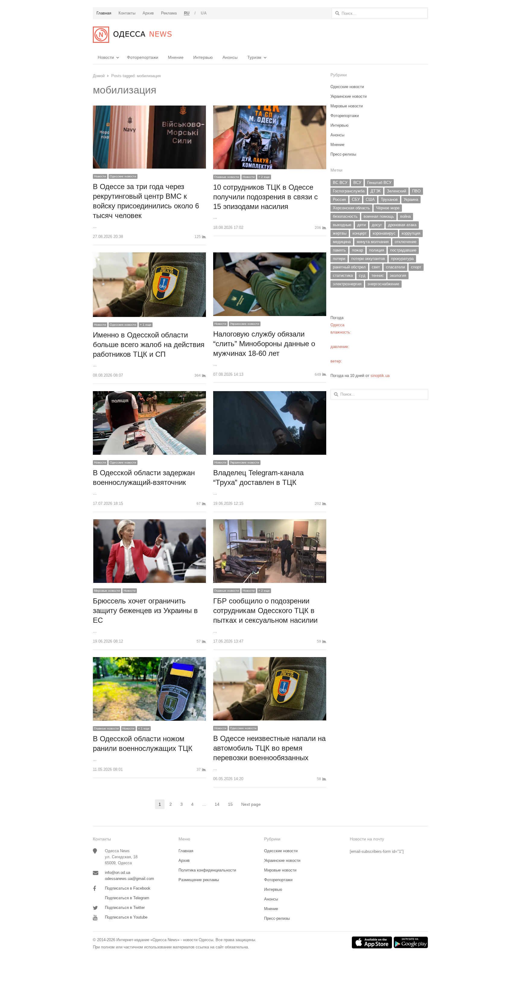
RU (187, 13)
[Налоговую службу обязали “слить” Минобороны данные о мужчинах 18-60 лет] (269, 256)
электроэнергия (347, 284)
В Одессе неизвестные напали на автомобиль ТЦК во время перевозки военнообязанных (269, 748)
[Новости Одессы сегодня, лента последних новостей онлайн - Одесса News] (132, 35)
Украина (411, 199)
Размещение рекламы (198, 880)
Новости (106, 57)
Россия (339, 199)
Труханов (389, 199)
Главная (185, 851)
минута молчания (373, 241)
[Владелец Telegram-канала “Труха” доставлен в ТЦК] (269, 394)
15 (232, 805)
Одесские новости (123, 176)
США (370, 199)
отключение (405, 241)
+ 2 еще (264, 177)
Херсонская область (351, 208)
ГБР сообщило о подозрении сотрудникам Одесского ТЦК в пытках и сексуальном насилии (265, 610)
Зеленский (396, 191)
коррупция (411, 233)
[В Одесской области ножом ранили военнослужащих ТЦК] (149, 660)
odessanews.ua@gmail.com (129, 878)
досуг (377, 225)
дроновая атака (402, 225)
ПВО (416, 191)
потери (339, 258)
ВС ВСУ (340, 182)
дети (361, 225)
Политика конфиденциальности (207, 870)
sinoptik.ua (380, 375)
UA (204, 13)
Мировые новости (107, 590)
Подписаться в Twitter (125, 907)
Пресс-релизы (343, 154)
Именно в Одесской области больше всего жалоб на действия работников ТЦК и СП (148, 344)
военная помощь (379, 216)
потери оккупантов (368, 258)
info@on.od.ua (117, 872)
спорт (416, 267)
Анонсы (230, 57)
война (405, 216)
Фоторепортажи (142, 57)
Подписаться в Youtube (126, 917)
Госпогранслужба (349, 191)
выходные (342, 225)
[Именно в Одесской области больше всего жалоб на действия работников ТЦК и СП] (149, 256)
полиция (376, 250)
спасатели (395, 267)
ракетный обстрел (349, 267)
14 (219, 805)
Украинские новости (244, 323)
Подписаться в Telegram (127, 898)
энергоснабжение (383, 284)
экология (398, 275)
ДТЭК (376, 191)
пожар (357, 250)
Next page (251, 804)
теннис (377, 275)
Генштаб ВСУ (379, 182)
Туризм (254, 57)
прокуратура (402, 258)
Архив (184, 860)
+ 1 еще (145, 324)
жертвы (339, 233)
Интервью (203, 57)
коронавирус (384, 233)
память (339, 250)
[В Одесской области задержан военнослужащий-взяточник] (149, 394)
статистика (343, 275)
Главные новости (226, 177)
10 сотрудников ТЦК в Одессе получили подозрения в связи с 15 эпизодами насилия (265, 196)
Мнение (176, 57)
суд (362, 275)
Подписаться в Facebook (127, 888)
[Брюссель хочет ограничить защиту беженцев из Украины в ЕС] (149, 522)
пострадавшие (403, 250)
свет (376, 267)
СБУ (356, 199)
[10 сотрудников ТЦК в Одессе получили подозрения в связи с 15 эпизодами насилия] (269, 109)
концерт (359, 233)
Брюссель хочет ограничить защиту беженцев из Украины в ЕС (145, 610)
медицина (342, 241)
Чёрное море (387, 208)
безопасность (345, 216)
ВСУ (357, 182)
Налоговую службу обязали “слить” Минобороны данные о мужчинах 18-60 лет (264, 343)
